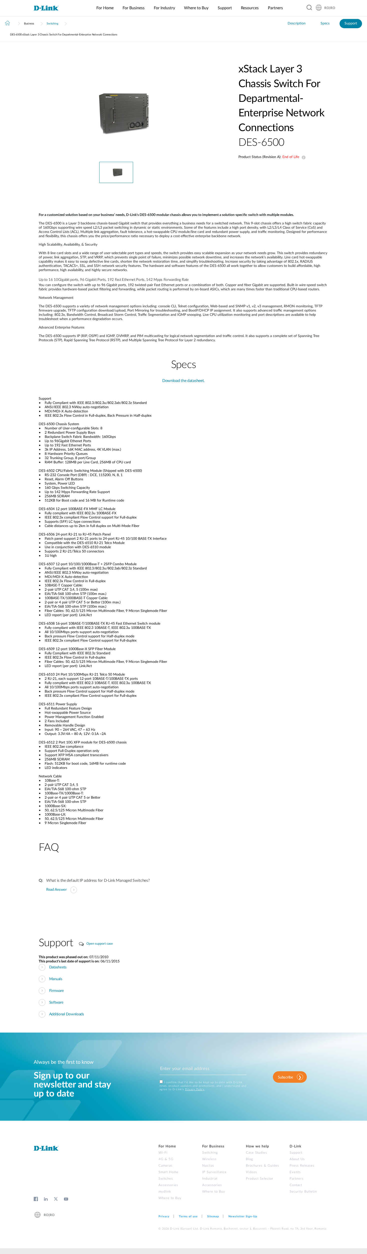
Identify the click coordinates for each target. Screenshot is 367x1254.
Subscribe (285, 1077)
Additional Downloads (66, 1014)
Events (295, 1172)
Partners (297, 1178)
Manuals (55, 979)
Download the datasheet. (183, 381)
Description (297, 23)
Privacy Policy (194, 1089)
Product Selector (259, 1178)
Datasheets (58, 967)
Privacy (164, 1216)
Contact (296, 1185)
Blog (249, 1159)
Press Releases (302, 1165)
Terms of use (188, 1216)
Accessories (168, 1185)
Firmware (56, 991)
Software (56, 1002)
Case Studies (256, 1152)
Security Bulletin (303, 1191)
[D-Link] (49, 8)
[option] (116, 112)
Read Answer (56, 890)
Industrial (209, 1178)
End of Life (302, 157)
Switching (52, 23)
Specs (325, 23)
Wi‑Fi (163, 1152)
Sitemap (213, 1216)
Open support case (99, 943)
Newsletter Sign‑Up (242, 1216)
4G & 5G (166, 1159)
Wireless (209, 1159)
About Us (297, 1159)
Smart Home (169, 1172)
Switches (166, 1178)
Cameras (166, 1165)
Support (351, 23)
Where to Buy (170, 1198)
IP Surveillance (214, 1172)
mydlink (165, 1191)
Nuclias (208, 1165)
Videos (251, 1172)
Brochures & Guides (262, 1165)
